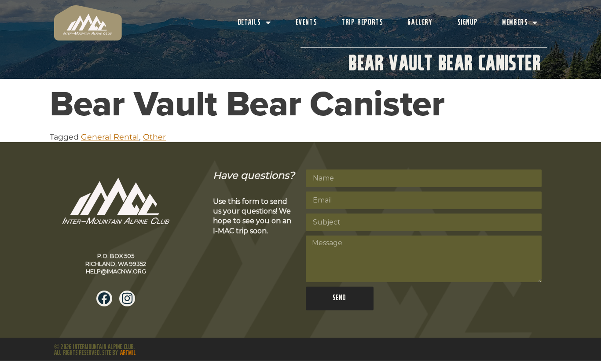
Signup (468, 22)
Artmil (128, 353)
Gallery (420, 22)
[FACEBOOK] (104, 298)
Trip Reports (362, 22)
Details (249, 22)
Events (307, 22)
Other (154, 136)
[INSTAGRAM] (127, 298)
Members (515, 22)
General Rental (110, 136)
